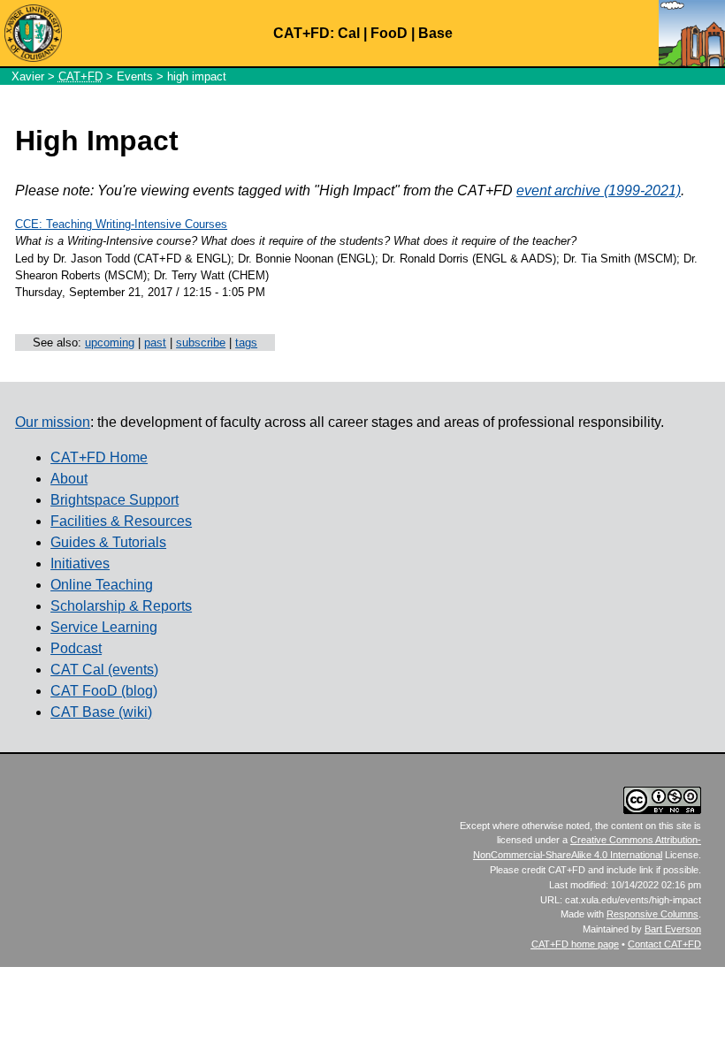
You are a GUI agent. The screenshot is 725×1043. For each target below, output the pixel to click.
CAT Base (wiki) (101, 711)
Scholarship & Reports (121, 605)
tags (246, 342)
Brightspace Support (114, 499)
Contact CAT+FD (664, 944)
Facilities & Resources (121, 521)
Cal (349, 33)
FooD (389, 33)
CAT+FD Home (99, 457)
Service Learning (103, 627)
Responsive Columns (652, 914)
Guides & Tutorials (108, 542)
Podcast (76, 648)
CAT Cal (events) (104, 669)
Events (135, 76)
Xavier (27, 76)
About (69, 478)
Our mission (52, 422)
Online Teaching (101, 584)
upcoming (109, 342)
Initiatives (80, 563)
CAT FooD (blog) (103, 690)
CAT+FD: (303, 33)
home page (575, 944)
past (155, 342)
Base (435, 33)
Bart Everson (673, 929)
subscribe (200, 342)
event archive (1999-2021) (598, 190)
